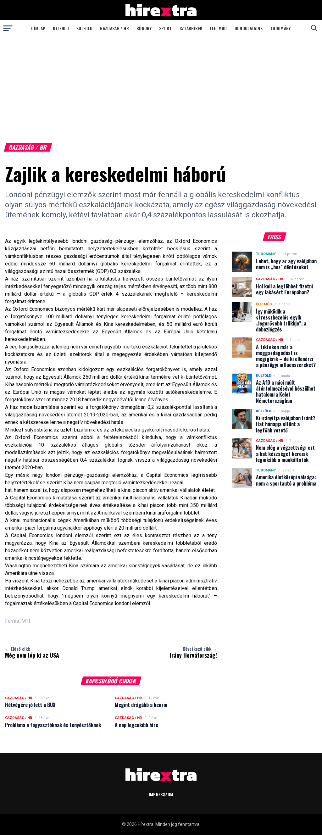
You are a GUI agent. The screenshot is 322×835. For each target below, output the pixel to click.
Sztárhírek (191, 28)
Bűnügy (144, 28)
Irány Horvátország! (193, 652)
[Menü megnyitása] (8, 28)
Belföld (61, 28)
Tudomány (280, 28)
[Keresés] (314, 28)
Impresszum (161, 794)
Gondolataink (249, 28)
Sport (165, 28)
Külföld (84, 28)
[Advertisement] (161, 83)
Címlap (38, 28)
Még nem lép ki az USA (32, 652)
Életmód (218, 28)
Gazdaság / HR (114, 28)
